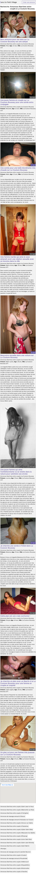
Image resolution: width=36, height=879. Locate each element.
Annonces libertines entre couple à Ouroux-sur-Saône (17, 823)
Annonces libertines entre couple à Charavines (14, 826)
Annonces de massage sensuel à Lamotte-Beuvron (16, 852)
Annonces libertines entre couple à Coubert (14, 855)
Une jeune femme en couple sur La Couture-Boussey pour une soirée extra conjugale (16, 102)
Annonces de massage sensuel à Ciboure (13, 816)
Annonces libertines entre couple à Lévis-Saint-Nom (16, 839)
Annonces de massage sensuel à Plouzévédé (14, 858)
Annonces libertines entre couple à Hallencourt (15, 862)
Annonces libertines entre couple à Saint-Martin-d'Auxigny (15, 847)
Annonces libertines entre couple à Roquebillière (15, 865)
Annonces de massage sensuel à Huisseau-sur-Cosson (17, 819)
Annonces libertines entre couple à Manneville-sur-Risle (17, 810)
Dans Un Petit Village (8, 2)
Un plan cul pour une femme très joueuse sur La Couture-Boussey (17, 753)
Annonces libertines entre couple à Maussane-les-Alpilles (18, 833)
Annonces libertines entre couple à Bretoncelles (15, 868)
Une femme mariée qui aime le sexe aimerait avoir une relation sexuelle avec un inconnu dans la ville (17, 259)
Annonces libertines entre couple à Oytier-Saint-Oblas (17, 829)
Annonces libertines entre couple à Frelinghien (14, 813)
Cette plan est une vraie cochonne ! (15, 616)
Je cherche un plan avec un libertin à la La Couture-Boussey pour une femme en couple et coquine (17, 683)
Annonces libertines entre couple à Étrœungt (14, 836)
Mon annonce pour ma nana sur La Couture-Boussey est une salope (14, 40)
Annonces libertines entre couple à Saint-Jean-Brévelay (17, 842)
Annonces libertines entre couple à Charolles (14, 871)
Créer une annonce (29, 2)
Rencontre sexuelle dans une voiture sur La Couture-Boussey (17, 356)
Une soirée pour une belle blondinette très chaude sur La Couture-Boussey (17, 169)
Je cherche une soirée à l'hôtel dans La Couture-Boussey (16, 547)
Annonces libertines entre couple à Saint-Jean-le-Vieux (17, 806)
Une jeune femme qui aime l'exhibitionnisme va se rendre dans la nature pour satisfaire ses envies (16, 472)
